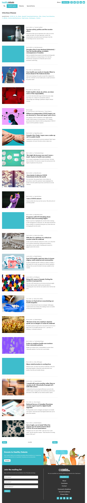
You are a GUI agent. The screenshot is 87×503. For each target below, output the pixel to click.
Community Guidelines (64, 489)
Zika (40, 16)
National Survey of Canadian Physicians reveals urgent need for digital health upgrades (39, 406)
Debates (21, 6)
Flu (16, 16)
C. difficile (4, 18)
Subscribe (65, 2)
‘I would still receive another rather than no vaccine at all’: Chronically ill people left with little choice (40, 385)
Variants (38, 18)
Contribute (64, 483)
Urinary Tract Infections (48, 16)
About (59, 2)
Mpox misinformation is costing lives (38, 364)
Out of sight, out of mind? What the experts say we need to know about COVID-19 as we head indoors (38, 426)
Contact (64, 486)
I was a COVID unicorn (33, 198)
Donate (7, 460)
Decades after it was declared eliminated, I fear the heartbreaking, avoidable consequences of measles (40, 51)
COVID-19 (12, 16)
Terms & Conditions (64, 491)
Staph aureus (25, 18)
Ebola (19, 16)
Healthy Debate (8, 2)
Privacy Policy (64, 494)
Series (31, 6)
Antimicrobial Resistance (14, 18)
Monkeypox (32, 18)
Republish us (64, 477)
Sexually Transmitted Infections (30, 16)
